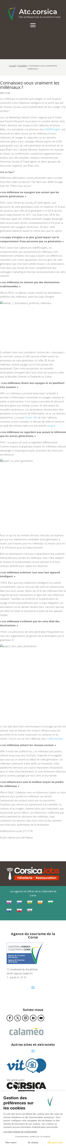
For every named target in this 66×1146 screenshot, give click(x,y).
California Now (55, 738)
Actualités (22, 65)
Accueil (12, 65)
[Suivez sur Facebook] (10, 1018)
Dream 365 (31, 417)
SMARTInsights (52, 129)
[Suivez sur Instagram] (25, 1018)
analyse (51, 425)
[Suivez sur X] (17, 1018)
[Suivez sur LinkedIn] (33, 1018)
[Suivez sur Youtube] (41, 1018)
